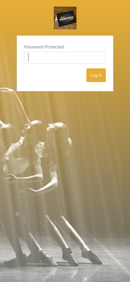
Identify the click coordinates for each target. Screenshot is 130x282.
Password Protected (44, 46)
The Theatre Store (65, 18)
